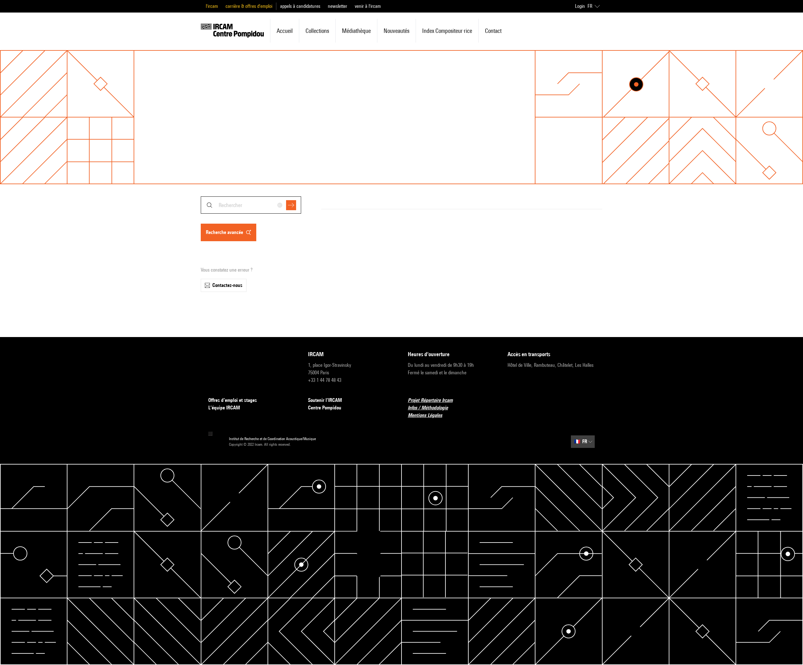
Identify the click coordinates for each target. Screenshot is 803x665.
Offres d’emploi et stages (232, 400)
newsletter (337, 6)
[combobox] (251, 205)
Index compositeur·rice (447, 30)
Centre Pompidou (324, 408)
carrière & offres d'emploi (249, 6)
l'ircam (212, 6)
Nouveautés (396, 30)
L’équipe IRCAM (224, 408)
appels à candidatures (300, 6)
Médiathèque (356, 30)
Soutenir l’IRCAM (325, 400)
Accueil (285, 30)
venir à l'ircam (368, 6)
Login (580, 6)
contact (493, 30)
